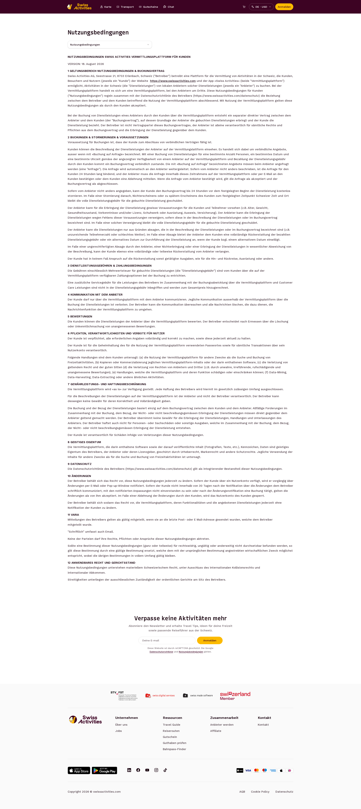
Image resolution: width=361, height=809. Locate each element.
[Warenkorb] (244, 6)
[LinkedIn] (129, 770)
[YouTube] (147, 770)
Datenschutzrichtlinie (161, 651)
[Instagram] (156, 770)
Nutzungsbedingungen (191, 651)
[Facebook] (138, 770)
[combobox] (110, 44)
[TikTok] (165, 770)
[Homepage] (81, 7)
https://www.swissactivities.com (173, 81)
